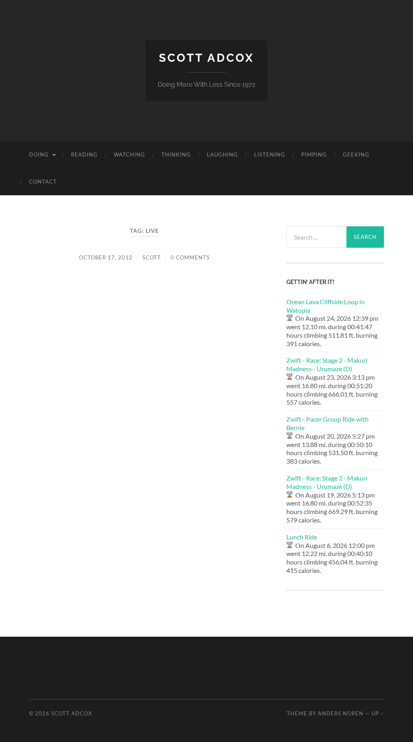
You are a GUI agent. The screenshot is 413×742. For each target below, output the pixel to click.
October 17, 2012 (106, 257)
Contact (43, 181)
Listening (269, 154)
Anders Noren (340, 713)
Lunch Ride (301, 537)
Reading (84, 154)
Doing (39, 154)
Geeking (356, 154)
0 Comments (190, 257)
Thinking (176, 154)
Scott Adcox (206, 58)
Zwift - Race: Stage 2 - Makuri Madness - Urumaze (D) (326, 364)
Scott (151, 257)
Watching (129, 154)
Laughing (222, 154)
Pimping (314, 154)
